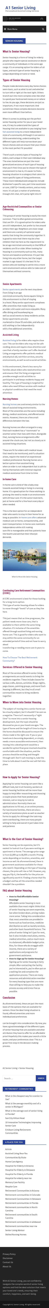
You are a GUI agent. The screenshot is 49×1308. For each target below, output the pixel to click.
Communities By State (15, 1157)
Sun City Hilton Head (14, 1118)
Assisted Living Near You (16, 1153)
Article (8, 1149)
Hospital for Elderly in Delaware (20, 1169)
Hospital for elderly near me (18, 1178)
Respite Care (11, 1186)
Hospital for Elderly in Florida (19, 1174)
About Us (7, 1266)
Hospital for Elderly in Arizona (19, 1165)
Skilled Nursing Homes (15, 1234)
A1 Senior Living (20, 7)
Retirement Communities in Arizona (22, 1190)
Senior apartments (11, 289)
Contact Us (8, 1262)
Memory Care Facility (15, 1182)
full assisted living (11, 131)
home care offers (29, 517)
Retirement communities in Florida (21, 1203)
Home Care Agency (14, 1161)
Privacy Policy (9, 1254)
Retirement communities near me (21, 1226)
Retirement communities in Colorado (22, 1194)
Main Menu (12, 29)
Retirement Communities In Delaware (23, 1199)
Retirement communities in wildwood (23, 1222)
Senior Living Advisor (14, 1230)
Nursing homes (10, 404)
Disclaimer (8, 1258)
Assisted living (9, 340)
